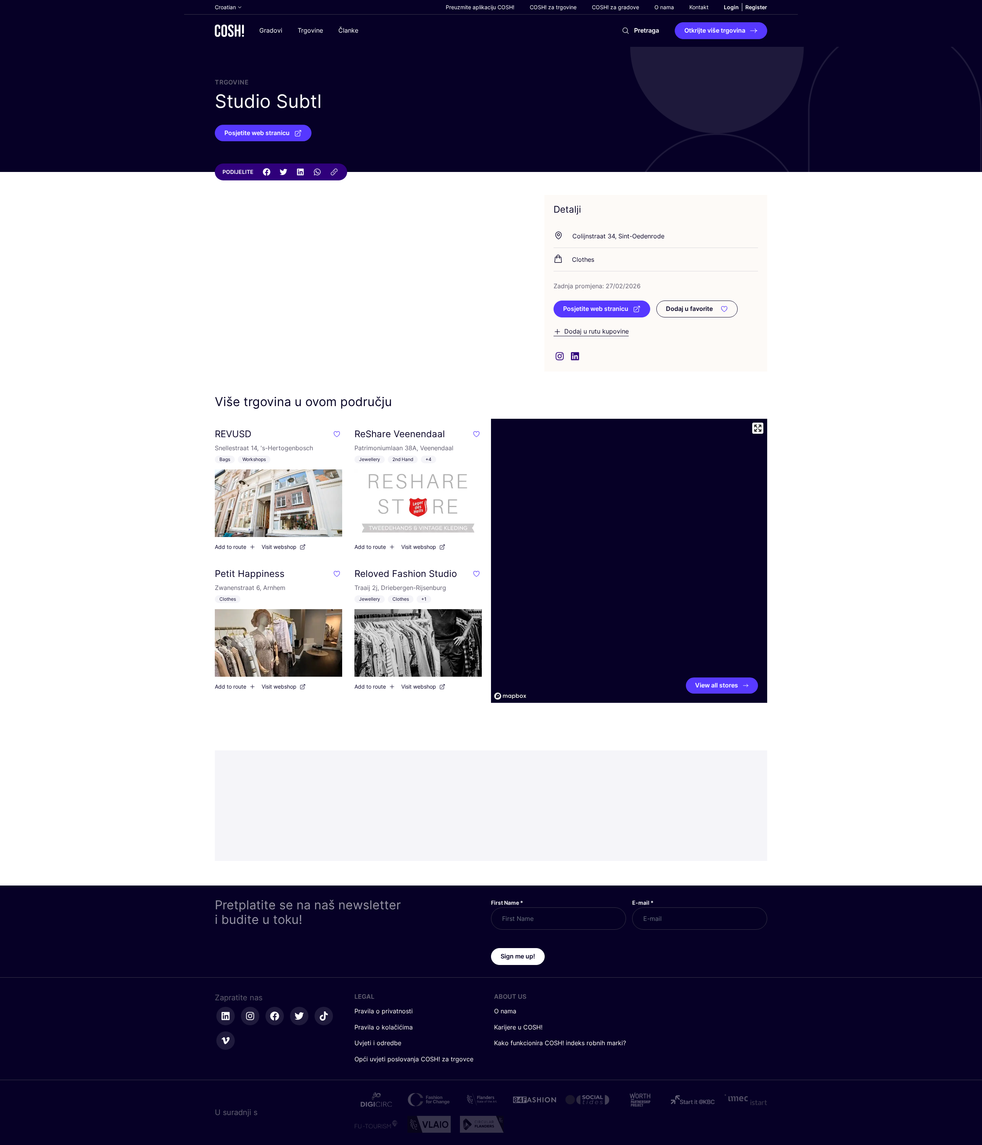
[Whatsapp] (317, 172)
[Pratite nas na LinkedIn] (225, 1016)
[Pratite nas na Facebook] (274, 1016)
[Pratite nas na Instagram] (250, 1016)
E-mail (643, 902)
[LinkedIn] (300, 172)
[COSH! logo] (229, 30)
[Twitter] (283, 172)
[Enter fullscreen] (757, 428)
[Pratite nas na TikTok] (324, 1016)
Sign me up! (518, 956)
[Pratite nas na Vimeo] (225, 1040)
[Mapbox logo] (510, 696)
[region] (629, 561)
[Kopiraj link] (334, 172)
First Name (507, 902)
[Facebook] (266, 172)
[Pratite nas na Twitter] (299, 1016)
